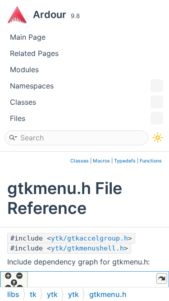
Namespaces (32, 85)
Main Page (28, 37)
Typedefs (125, 161)
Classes (23, 102)
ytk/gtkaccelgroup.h (89, 238)
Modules (24, 69)
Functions (151, 161)
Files (17, 118)
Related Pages (34, 53)
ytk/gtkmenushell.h (87, 248)
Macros (101, 161)
